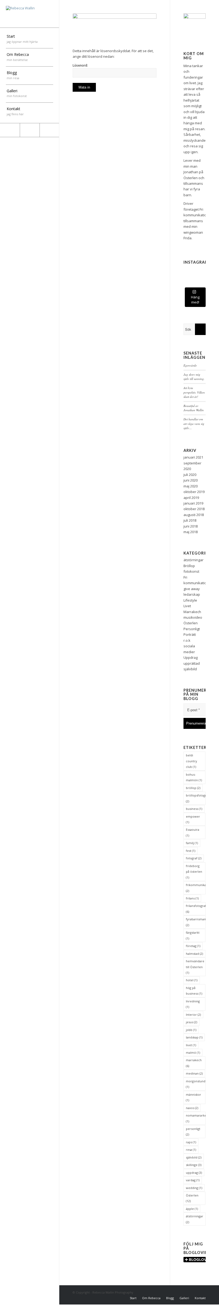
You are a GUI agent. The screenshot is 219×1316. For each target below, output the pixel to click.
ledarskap (191, 594)
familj (192, 843)
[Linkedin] (49, 130)
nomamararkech (196, 1118)
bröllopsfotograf (196, 798)
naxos (192, 1108)
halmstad (194, 954)
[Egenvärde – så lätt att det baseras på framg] (194, 278)
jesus (191, 1022)
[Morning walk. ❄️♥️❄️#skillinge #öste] (201, 278)
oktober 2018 (194, 508)
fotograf (193, 858)
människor (193, 1097)
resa (191, 1150)
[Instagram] (30, 130)
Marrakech (192, 611)
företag (193, 946)
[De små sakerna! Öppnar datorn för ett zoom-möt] (187, 278)
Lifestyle (190, 600)
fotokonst (191, 571)
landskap (194, 1037)
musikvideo (192, 617)
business (194, 809)
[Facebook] (10, 130)
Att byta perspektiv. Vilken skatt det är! (194, 392)
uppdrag (194, 1173)
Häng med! (195, 300)
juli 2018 (189, 520)
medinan (194, 1073)
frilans (192, 898)
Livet (187, 605)
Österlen (190, 623)
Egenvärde (190, 365)
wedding (194, 1188)
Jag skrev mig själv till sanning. (194, 376)
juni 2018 (190, 526)
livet (191, 1045)
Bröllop (189, 565)
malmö (193, 1053)
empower (193, 819)
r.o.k (186, 640)
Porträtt (189, 634)
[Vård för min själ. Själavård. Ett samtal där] (201, 283)
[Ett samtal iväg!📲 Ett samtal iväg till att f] (201, 274)
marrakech (194, 1063)
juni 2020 (190, 480)
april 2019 (191, 497)
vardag (193, 1180)
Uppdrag (190, 657)
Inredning (193, 1004)
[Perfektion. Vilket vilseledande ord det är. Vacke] (187, 269)
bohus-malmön (194, 777)
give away (191, 588)
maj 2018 (190, 531)
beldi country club (191, 761)
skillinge (193, 1165)
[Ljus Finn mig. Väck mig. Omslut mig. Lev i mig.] (194, 269)
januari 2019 (193, 503)
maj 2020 (190, 486)
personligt (193, 1131)
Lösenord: (80, 65)
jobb (191, 1030)
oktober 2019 (194, 491)
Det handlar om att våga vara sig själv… (193, 423)
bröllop (193, 788)
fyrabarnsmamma (196, 922)
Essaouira (192, 832)
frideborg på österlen (194, 871)
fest (190, 851)
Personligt (191, 628)
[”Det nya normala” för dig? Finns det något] (194, 274)
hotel (191, 980)
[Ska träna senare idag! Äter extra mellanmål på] (187, 274)
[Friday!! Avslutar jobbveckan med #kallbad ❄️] (194, 283)
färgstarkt (193, 935)
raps (191, 1142)
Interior (193, 1015)
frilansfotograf (196, 908)
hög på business (194, 990)
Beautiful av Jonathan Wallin (193, 408)
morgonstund (195, 1084)
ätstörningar (193, 559)
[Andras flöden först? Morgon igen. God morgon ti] (201, 269)
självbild (193, 1157)
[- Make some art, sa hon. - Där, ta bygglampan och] (187, 283)
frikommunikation (196, 887)
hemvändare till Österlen (195, 967)
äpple (192, 1209)
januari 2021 (193, 457)
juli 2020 (189, 474)
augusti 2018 (193, 514)
